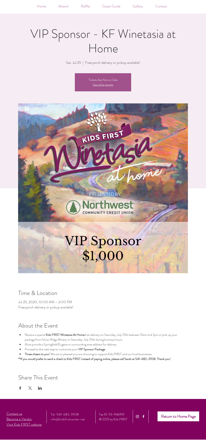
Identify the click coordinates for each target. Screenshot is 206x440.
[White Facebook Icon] (143, 416)
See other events (103, 84)
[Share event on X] (30, 388)
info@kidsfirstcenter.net (68, 419)
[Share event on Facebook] (20, 388)
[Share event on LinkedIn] (40, 388)
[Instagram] (137, 416)
